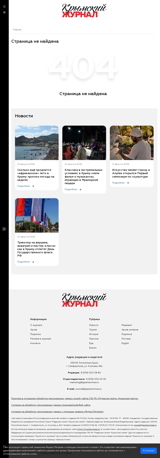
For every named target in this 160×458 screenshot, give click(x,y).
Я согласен (148, 451)
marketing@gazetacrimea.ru (84, 382)
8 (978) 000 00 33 (96, 379)
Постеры (126, 339)
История (93, 334)
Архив (33, 330)
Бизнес (93, 348)
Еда (91, 343)
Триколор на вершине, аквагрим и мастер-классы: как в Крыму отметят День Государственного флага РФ (36, 249)
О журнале (36, 325)
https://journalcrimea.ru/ (88, 429)
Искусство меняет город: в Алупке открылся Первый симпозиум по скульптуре (131, 173)
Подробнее (23, 186)
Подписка (35, 334)
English (125, 343)
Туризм (93, 330)
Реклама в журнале (40, 339)
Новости (93, 325)
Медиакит (127, 325)
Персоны (94, 339)
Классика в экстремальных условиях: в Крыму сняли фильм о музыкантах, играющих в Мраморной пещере (83, 177)
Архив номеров (130, 330)
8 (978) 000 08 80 (91, 373)
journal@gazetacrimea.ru (89, 389)
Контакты (35, 343)
